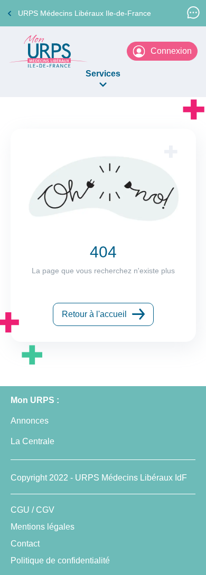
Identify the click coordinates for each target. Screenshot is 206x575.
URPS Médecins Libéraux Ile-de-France (84, 13)
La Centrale (32, 441)
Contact (25, 543)
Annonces (30, 420)
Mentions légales (42, 526)
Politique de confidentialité (60, 560)
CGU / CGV (32, 509)
